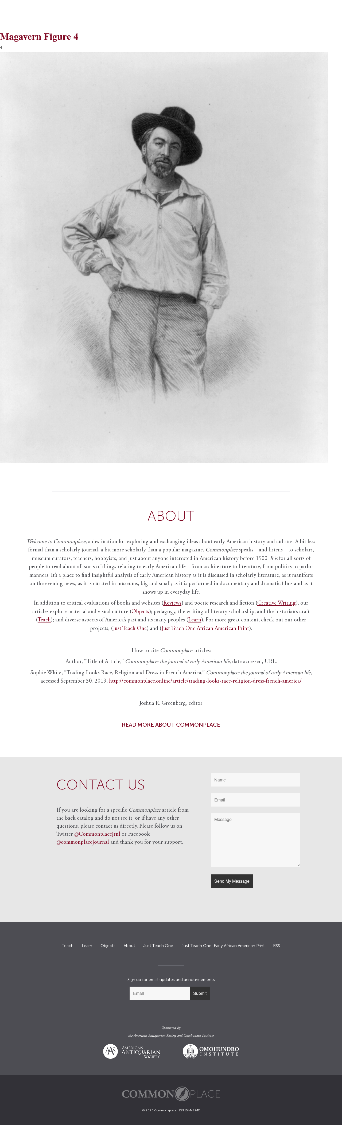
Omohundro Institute (199, 1036)
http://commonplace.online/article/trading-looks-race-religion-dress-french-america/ (205, 681)
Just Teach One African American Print (205, 629)
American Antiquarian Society (155, 1036)
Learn (87, 945)
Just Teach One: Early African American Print (223, 945)
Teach (67, 945)
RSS (276, 945)
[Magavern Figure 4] (171, 257)
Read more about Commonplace (171, 724)
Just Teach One (130, 629)
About (129, 945)
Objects (140, 612)
